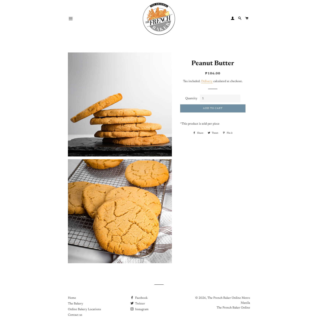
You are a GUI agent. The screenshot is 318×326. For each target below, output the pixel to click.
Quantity (191, 98)
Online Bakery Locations (84, 309)
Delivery (207, 81)
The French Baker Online (233, 307)
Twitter (139, 303)
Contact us (75, 315)
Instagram (141, 309)
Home (72, 298)
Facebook (141, 298)
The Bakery (75, 303)
